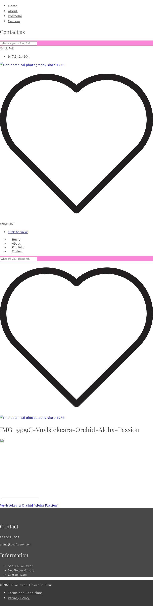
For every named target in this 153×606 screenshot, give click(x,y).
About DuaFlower (20, 566)
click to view (18, 232)
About (13, 11)
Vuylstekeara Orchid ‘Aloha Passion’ (29, 505)
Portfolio (15, 16)
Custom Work (17, 575)
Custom (14, 21)
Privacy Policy (19, 597)
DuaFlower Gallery (21, 570)
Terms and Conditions (25, 592)
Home (12, 5)
